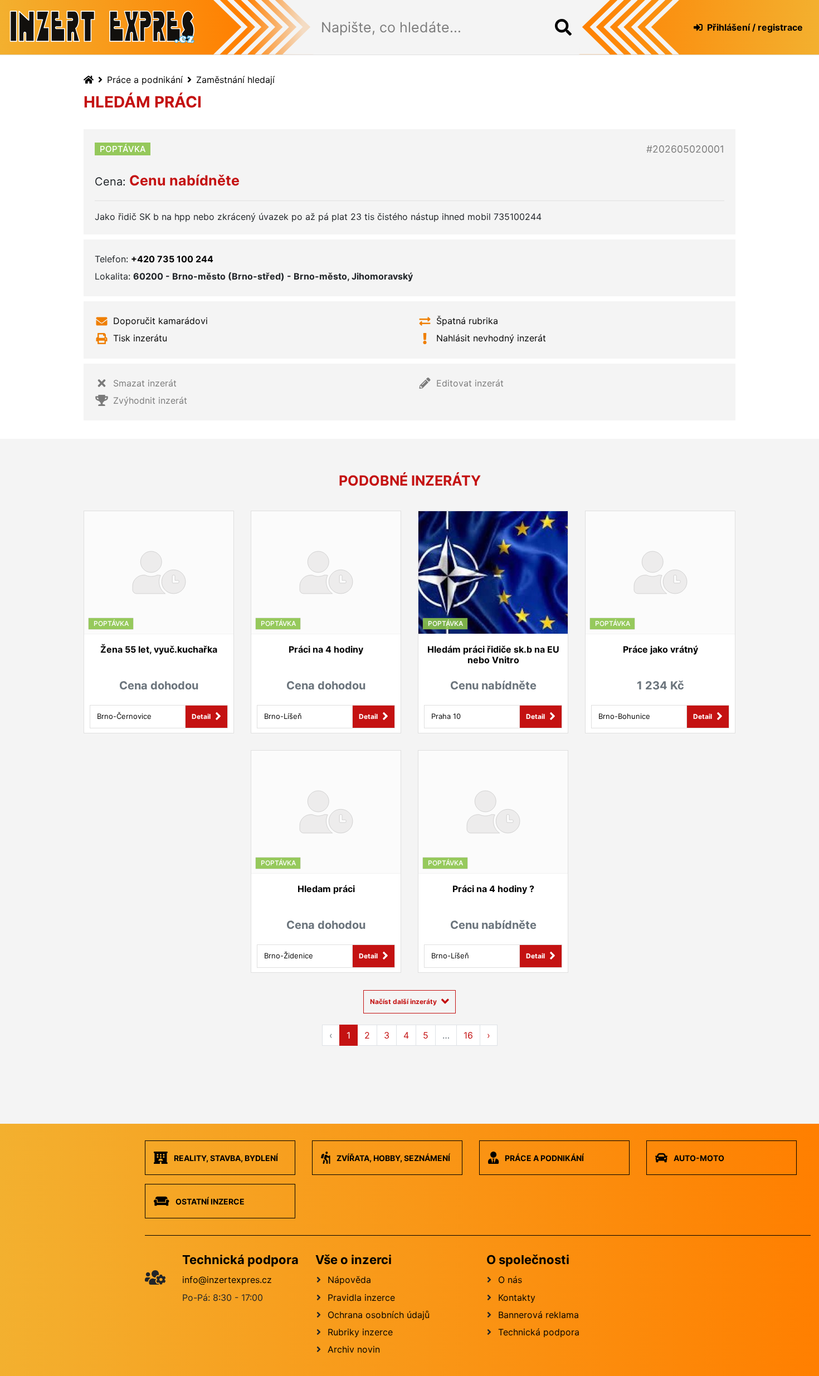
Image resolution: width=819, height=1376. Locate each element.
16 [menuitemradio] (468, 1035)
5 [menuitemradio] (425, 1035)
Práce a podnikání (145, 79)
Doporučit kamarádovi (160, 320)
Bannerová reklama (538, 1314)
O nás (510, 1279)
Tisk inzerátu (140, 338)
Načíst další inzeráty (403, 1001)
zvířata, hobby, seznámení (392, 1158)
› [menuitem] (488, 1035)
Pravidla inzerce (361, 1297)
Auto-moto (698, 1158)
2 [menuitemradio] (367, 1035)
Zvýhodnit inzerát (150, 400)
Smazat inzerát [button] (145, 383)
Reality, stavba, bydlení (225, 1158)
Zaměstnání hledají (235, 79)
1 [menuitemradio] (348, 1035)
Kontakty (516, 1297)
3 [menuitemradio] (386, 1035)
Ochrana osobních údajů (379, 1314)
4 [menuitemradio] (406, 1035)
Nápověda (349, 1279)
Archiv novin (354, 1349)
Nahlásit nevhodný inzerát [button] (491, 338)
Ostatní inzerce (209, 1201)
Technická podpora (538, 1332)
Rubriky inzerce (360, 1332)
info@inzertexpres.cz (227, 1279)
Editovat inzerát (470, 383)
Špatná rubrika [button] (467, 320)
